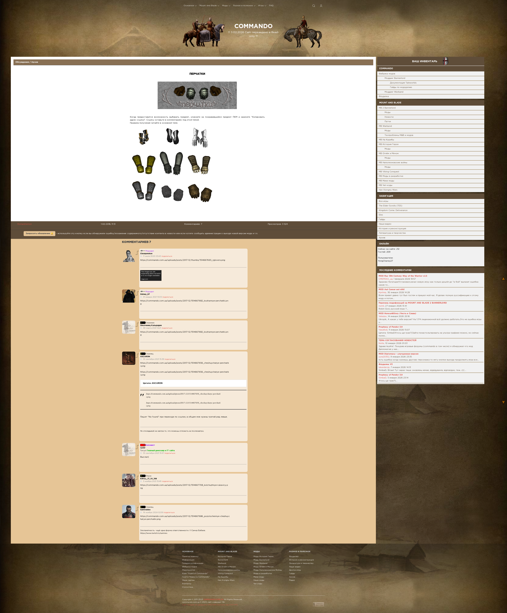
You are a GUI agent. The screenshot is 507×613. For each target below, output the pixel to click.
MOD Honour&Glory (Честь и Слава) (397, 313)
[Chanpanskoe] (128, 250)
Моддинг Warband (394, 92)
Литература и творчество (392, 233)
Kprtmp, (383, 292)
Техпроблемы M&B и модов (399, 135)
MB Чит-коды (385, 185)
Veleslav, (383, 316)
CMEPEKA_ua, (386, 279)
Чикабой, (383, 330)
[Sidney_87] (128, 291)
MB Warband (385, 126)
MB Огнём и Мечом (389, 153)
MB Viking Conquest (389, 172)
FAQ (271, 5)
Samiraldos (145, 510)
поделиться (166, 256)
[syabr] (128, 444)
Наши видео (385, 224)
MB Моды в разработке (391, 176)
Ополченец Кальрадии (151, 325)
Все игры (383, 201)
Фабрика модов (387, 74)
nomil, (382, 306)
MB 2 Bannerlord (387, 108)
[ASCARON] (128, 353)
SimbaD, (383, 378)
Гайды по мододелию (401, 87)
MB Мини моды (386, 181)
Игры (261, 5)
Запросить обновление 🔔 (39, 233)
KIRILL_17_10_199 (148, 479)
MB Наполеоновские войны (393, 162)
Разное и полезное (243, 5)
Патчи (388, 121)
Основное (189, 5)
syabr (142, 448)
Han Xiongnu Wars (388, 190)
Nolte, (382, 343)
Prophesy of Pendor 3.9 (391, 327)
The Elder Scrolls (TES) (390, 206)
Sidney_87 (145, 294)
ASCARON (145, 356)
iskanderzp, (384, 367)
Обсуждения (22, 62)
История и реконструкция (392, 228)
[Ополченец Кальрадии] (128, 322)
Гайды (382, 219)
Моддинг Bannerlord (395, 78)
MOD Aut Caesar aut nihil (392, 289)
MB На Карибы (386, 140)
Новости (389, 117)
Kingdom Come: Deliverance (393, 210)
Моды (225, 5)
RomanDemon (24, 224)
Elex (381, 215)
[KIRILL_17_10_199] (128, 475)
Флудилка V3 (386, 364)
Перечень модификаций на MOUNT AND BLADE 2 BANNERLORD (413, 303)
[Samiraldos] (128, 506)
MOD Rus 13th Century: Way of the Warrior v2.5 (403, 276)
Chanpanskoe (146, 253)
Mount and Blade (208, 5)
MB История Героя (389, 144)
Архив (34, 62)
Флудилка (384, 96)
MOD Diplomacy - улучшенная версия (399, 354)
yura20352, (384, 357)
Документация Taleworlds (403, 83)
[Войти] (321, 6)
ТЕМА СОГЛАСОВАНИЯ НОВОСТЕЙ (397, 340)
